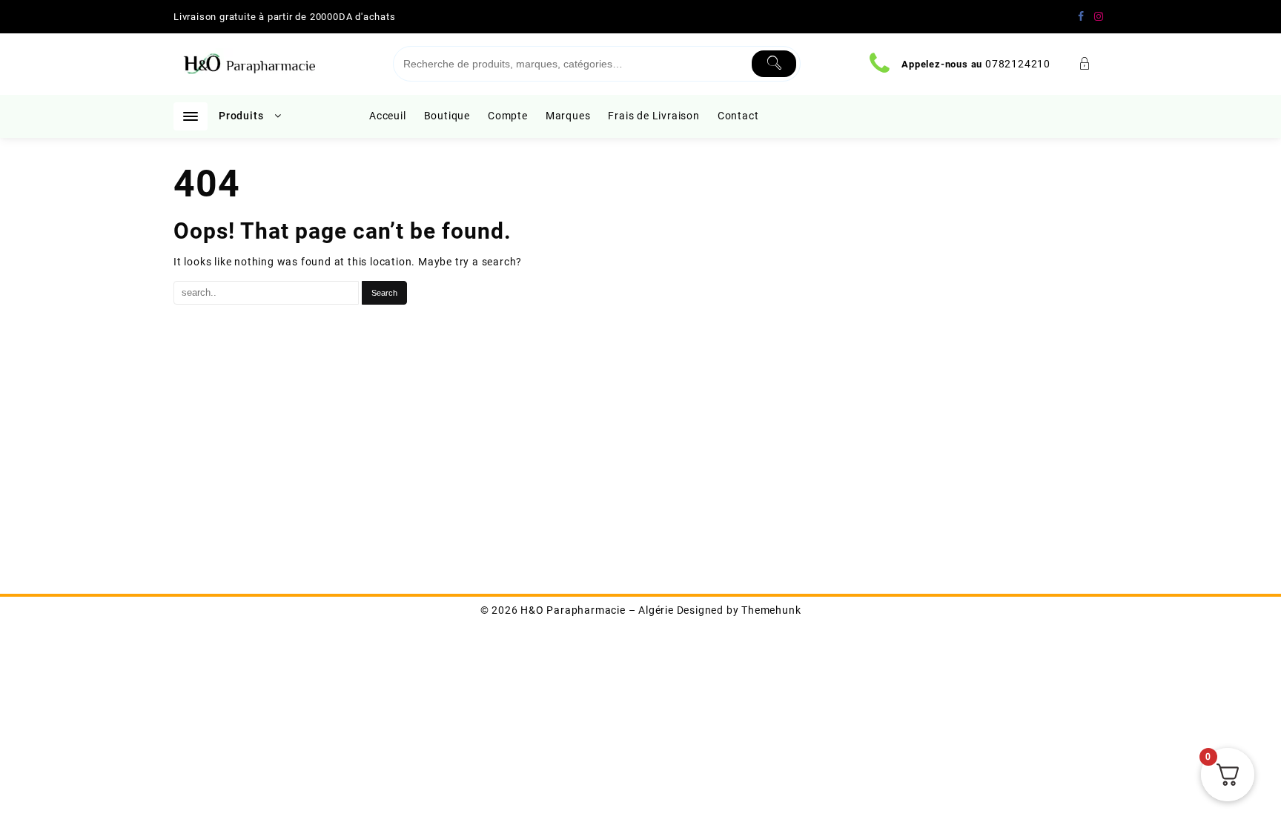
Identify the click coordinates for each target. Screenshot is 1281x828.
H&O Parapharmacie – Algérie (597, 610)
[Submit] (774, 63)
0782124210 (1017, 64)
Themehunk (771, 610)
